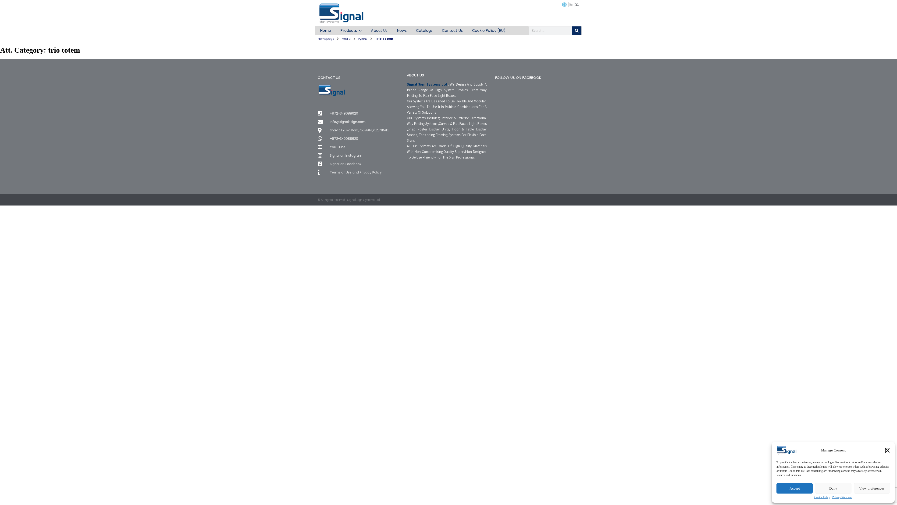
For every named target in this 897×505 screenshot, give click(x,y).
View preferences (871, 488)
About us (379, 30)
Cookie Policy (822, 497)
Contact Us (452, 30)
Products (348, 30)
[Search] (576, 30)
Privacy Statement (842, 497)
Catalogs (424, 30)
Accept (795, 488)
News (402, 30)
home (325, 30)
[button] (887, 450)
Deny (833, 488)
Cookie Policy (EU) (488, 30)
